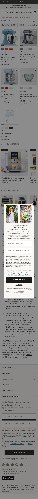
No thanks (19, 285)
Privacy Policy (24, 275)
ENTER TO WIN (19, 280)
